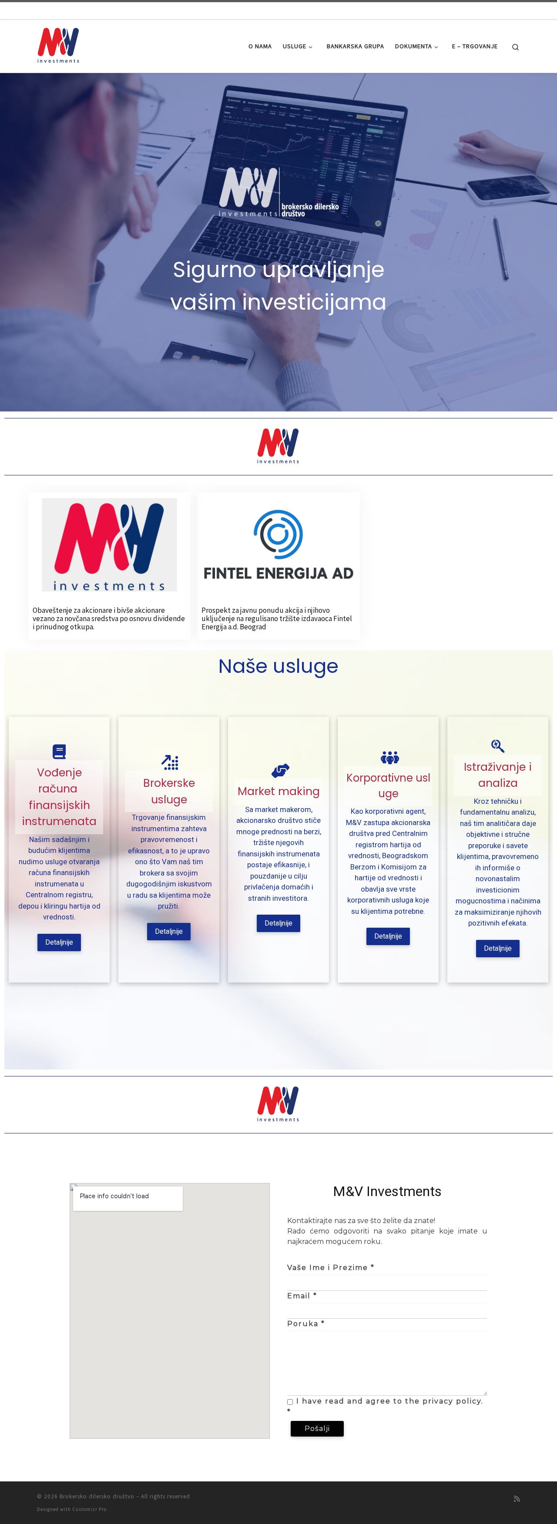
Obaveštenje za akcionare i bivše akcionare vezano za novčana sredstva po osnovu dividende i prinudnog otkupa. (109, 618)
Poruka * (306, 1324)
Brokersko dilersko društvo (97, 1496)
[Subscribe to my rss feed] (517, 1499)
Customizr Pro (89, 1509)
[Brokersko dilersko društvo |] (59, 44)
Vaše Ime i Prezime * (331, 1267)
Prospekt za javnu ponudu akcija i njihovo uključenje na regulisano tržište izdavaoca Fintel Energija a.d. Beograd (276, 618)
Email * (302, 1296)
